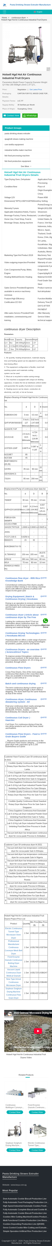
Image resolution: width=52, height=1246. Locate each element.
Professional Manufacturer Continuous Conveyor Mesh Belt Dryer (13, 947)
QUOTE (44, 578)
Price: (4, 89)
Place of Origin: (8, 109)
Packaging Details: (6, 95)
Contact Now (14, 1112)
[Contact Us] (45, 623)
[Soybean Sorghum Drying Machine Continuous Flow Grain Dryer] (15, 1130)
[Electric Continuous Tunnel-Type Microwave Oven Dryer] (37, 1130)
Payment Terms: (9, 101)
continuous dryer (18, 18)
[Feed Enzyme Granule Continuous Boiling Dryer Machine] (37, 1092)
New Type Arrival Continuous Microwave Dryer (13, 982)
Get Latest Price (36, 89)
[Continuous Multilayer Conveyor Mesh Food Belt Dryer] (15, 1092)
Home (4, 18)
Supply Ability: (8, 105)
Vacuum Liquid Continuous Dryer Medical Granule (13, 973)
